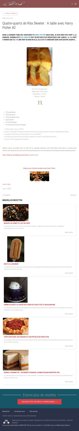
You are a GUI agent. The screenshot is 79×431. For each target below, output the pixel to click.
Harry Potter (6, 184)
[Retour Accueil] (14, 4)
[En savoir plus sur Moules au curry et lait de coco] (16, 212)
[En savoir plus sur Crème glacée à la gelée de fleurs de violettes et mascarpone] (16, 290)
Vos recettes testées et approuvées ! (38, 402)
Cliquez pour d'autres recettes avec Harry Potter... (39, 168)
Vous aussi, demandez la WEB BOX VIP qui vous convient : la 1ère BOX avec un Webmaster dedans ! (36, 425)
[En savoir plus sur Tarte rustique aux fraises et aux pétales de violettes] (16, 326)
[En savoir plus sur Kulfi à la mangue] (16, 249)
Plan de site (33, 411)
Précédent (6, 195)
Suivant (73, 195)
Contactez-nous (19, 411)
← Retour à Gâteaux (10, 13)
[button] (72, 4)
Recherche (5, 411)
